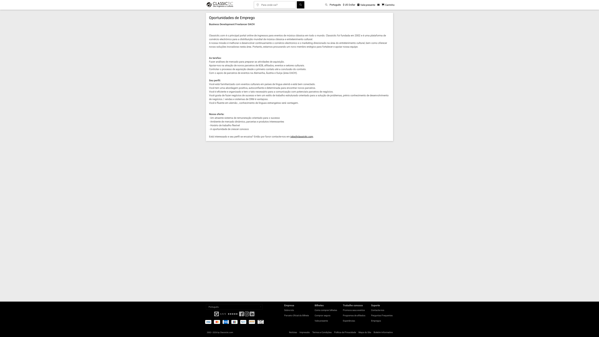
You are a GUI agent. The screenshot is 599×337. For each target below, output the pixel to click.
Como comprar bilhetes (326, 310)
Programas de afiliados (354, 315)
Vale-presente (367, 4)
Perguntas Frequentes (382, 315)
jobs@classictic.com (301, 136)
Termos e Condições (322, 332)
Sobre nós (289, 310)
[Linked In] (252, 315)
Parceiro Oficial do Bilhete (296, 315)
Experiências (349, 321)
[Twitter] (246, 315)
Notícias (293, 332)
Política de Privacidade (345, 332)
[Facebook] (216, 313)
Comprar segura (322, 315)
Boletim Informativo (383, 332)
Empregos (376, 321)
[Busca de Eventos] (300, 4)
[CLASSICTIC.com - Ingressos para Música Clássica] (220, 5)
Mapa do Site (364, 332)
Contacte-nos (377, 310)
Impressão (305, 332)
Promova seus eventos (354, 310)
